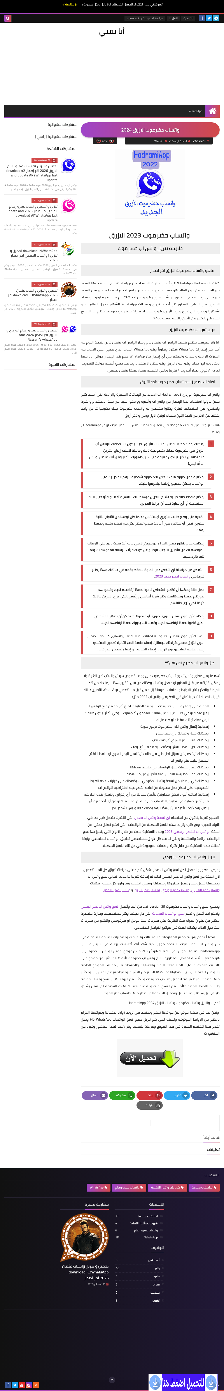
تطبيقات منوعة (202, 1187)
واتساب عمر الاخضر (116, 890)
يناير (138, 1268)
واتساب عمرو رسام (127, 1187)
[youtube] (22, 1385)
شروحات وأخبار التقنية (165, 1187)
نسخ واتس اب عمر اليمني (99, 906)
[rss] (36, 1385)
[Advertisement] (112, 69)
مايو (138, 1276)
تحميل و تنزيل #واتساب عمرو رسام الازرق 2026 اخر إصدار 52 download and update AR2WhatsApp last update (32, 173)
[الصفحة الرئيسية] (212, 111)
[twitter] (209, 18)
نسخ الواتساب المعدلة (168, 913)
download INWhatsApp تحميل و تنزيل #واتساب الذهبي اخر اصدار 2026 (34, 255)
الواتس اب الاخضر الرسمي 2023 (187, 831)
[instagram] (29, 1385)
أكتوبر (138, 1300)
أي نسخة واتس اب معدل (152, 817)
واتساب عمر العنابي (205, 890)
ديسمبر (138, 1292)
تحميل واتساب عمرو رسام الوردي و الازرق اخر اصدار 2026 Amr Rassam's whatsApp (32, 335)
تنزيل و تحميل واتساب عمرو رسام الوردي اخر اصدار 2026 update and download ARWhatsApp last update (32, 213)
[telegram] (216, 18)
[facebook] (202, 18)
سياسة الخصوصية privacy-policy (145, 18)
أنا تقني (112, 31)
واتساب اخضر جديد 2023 (172, 576)
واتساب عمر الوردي (175, 890)
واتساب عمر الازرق (147, 890)
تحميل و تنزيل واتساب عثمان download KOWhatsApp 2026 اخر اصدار (33, 295)
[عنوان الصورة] (183, 1382)
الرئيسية (188, 18)
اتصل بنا (173, 18)
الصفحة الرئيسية (179, 141)
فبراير (138, 1284)
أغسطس (138, 1260)
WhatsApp (195, 111)
